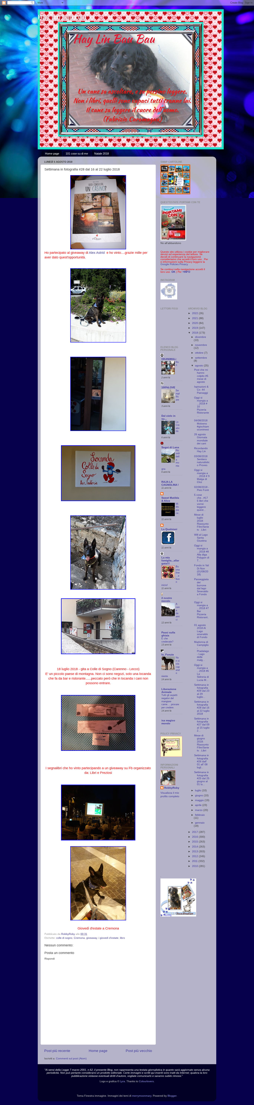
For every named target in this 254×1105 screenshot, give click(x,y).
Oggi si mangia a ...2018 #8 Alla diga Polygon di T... (201, 553)
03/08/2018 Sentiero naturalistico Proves (202, 461)
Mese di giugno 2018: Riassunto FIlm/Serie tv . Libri (201, 743)
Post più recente (57, 1051)
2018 (195, 332)
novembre (201, 345)
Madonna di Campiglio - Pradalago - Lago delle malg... (201, 651)
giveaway (91, 938)
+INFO (186, 271)
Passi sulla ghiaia (168, 634)
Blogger (172, 1095)
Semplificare (178, 395)
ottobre (199, 352)
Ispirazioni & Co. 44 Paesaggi (201, 389)
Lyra (122, 1081)
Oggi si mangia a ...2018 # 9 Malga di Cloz (202, 476)
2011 (195, 861)
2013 (195, 851)
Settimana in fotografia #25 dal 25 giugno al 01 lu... (201, 778)
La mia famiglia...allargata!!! (170, 560)
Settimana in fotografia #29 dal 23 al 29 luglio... (201, 690)
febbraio (200, 815)
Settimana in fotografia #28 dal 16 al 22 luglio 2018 (202, 707)
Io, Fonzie (167, 654)
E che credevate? (167, 640)
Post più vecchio (139, 1051)
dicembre (200, 337)
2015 (195, 841)
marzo (199, 810)
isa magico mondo (168, 722)
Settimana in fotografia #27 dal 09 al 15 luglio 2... (202, 724)
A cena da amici (178, 612)
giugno (199, 795)
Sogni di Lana (170, 447)
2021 (195, 318)
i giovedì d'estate (108, 938)
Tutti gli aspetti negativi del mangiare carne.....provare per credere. (170, 701)
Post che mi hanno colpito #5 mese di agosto (201, 375)
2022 (195, 313)
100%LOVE (168, 387)
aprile (198, 805)
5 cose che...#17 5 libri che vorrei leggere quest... (201, 502)
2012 (195, 856)
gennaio (200, 822)
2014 (195, 846)
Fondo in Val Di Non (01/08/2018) (201, 570)
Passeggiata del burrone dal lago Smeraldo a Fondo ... (201, 588)
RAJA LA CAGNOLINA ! (170, 483)
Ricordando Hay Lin (201, 450)
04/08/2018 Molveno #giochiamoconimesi (201, 425)
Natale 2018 (101, 153)
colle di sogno (64, 938)
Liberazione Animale (168, 691)
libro (122, 938)
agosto (199, 365)
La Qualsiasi (169, 529)
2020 (195, 323)
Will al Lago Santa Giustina (201, 537)
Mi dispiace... (178, 510)
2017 (195, 832)
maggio (200, 800)
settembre (201, 357)
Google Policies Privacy (174, 264)
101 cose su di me (77, 153)
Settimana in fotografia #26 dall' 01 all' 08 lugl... (201, 761)
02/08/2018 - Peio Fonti (201, 488)
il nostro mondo (166, 599)
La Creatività (178, 426)
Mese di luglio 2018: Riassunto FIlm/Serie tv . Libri (201, 522)
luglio (198, 790)
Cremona (79, 938)
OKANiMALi (168, 359)
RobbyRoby (171, 787)
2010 (195, 866)
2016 (195, 836)
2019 (195, 328)
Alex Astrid (97, 253)
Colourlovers (146, 1081)
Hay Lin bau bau (62, 17)
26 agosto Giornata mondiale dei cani (201, 439)
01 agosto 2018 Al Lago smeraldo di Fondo (201, 631)
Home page (52, 153)
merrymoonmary (141, 1095)
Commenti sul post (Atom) (71, 1058)
